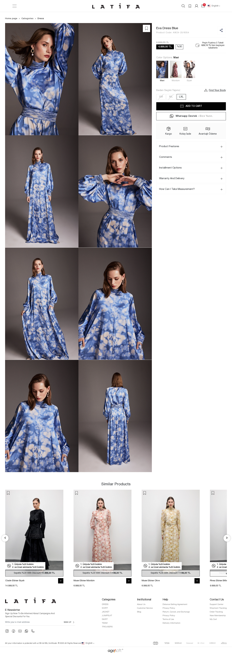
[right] (227, 538)
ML (171, 97)
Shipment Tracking (218, 608)
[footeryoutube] (20, 631)
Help (165, 600)
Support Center (216, 604)
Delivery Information (171, 623)
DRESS (105, 604)
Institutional (144, 600)
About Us (141, 604)
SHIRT (105, 608)
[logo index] (116, 6)
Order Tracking (216, 612)
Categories (108, 600)
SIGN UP (67, 622)
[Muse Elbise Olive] (171, 533)
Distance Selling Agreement (175, 604)
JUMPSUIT (107, 615)
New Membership (218, 615)
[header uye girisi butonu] (196, 6)
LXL (181, 97)
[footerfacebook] (13, 631)
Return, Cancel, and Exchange (176, 612)
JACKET (105, 612)
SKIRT (105, 619)
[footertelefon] (33, 631)
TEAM (105, 623)
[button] (203, 6)
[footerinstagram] (7, 631)
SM (161, 97)
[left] (5, 538)
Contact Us (217, 600)
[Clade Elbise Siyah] (34, 533)
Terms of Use (168, 619)
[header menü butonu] (14, 6)
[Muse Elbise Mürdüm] (102, 533)
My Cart (213, 619)
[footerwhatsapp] (26, 631)
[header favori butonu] (190, 6)
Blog (139, 612)
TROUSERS (107, 627)
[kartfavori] (8, 493)
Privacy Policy (169, 608)
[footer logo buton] (40, 600)
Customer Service (145, 608)
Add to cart (194, 106)
